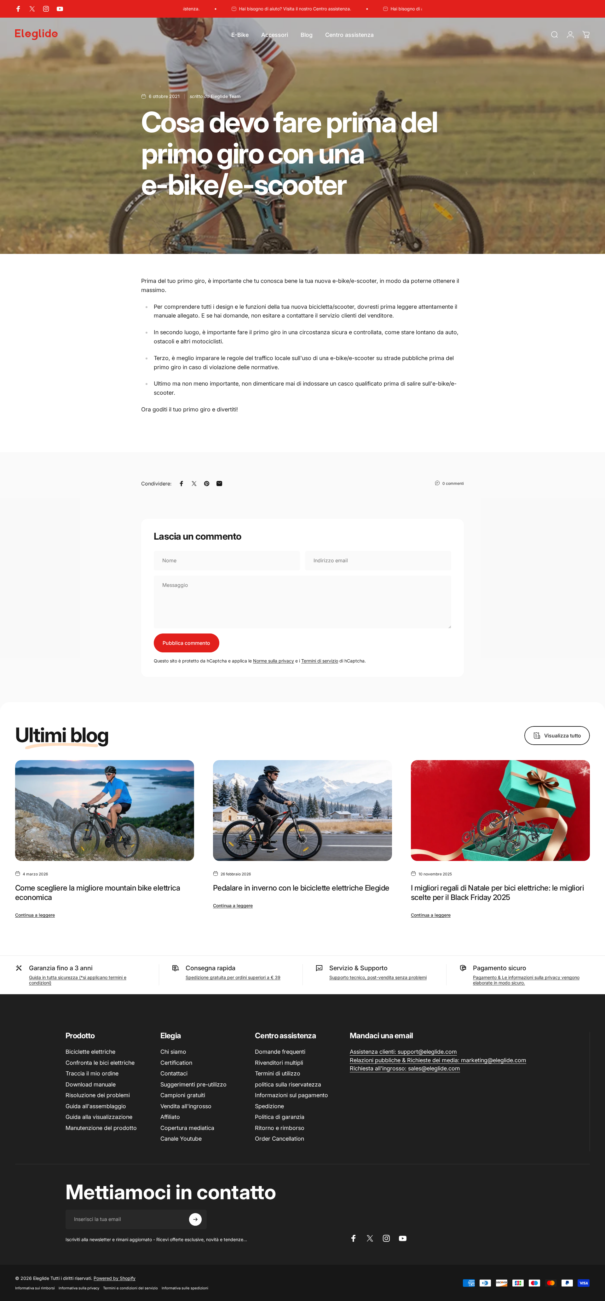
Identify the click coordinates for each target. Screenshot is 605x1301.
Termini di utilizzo (277, 1073)
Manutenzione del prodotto (101, 1128)
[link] (403, 1052)
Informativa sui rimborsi (35, 1288)
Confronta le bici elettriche (100, 1062)
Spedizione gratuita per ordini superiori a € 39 (233, 977)
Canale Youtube (181, 1138)
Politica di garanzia (279, 1117)
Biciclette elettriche (90, 1051)
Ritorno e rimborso (279, 1128)
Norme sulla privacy (273, 660)
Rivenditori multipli (279, 1062)
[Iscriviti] (195, 1219)
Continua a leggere (35, 915)
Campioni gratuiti (182, 1095)
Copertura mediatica (187, 1128)
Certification (176, 1062)
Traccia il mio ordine (92, 1073)
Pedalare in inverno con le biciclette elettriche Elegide (301, 887)
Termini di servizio (319, 660)
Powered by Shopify (114, 1278)
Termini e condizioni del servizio (130, 1288)
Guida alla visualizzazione (99, 1117)
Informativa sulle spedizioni (185, 1288)
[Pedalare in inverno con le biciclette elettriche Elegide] (302, 810)
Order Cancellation (279, 1138)
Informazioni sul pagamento (291, 1095)
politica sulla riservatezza (288, 1084)
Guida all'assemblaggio (96, 1106)
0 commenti (453, 483)
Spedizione (269, 1106)
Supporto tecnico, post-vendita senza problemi (378, 977)
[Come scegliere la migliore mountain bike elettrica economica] (104, 810)
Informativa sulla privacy (79, 1288)
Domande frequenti (280, 1051)
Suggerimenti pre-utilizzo (193, 1084)
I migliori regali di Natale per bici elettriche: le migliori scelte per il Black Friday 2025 (497, 892)
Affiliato (170, 1117)
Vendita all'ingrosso (185, 1106)
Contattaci (173, 1073)
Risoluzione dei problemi (98, 1095)
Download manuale (91, 1084)
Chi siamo (173, 1051)
